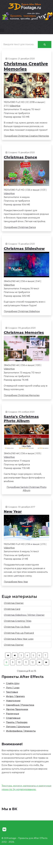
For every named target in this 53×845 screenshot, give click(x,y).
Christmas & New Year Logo (18, 639)
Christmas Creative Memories (26, 66)
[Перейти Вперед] (39, 662)
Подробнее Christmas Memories (21, 395)
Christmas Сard (12, 609)
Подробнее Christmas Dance (20, 227)
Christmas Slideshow (24, 248)
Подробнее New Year (16, 581)
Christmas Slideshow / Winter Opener (24, 615)
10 (19, 662)
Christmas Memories (24, 332)
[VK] (4, 829)
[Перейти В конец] (46, 662)
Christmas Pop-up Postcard (19, 633)
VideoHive (15, 105)
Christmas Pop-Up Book (17, 627)
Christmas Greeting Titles (17, 621)
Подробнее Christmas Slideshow (22, 311)
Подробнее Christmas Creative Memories (26, 136)
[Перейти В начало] (8, 655)
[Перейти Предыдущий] (15, 655)
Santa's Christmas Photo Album (21, 418)
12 (33, 662)
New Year (13, 511)
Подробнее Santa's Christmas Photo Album (26, 489)
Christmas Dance (20, 157)
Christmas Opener (14, 603)
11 (26, 662)
